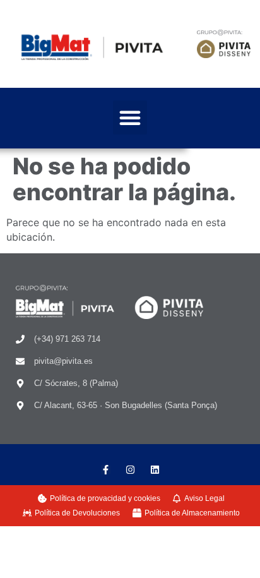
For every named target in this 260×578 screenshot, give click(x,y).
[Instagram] (130, 469)
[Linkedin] (155, 469)
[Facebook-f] (105, 469)
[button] (130, 117)
